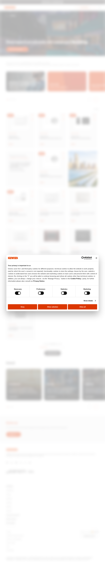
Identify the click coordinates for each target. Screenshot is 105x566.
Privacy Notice (38, 281)
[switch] (41, 293)
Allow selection (52, 307)
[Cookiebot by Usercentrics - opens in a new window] (83, 257)
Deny (22, 307)
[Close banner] (96, 258)
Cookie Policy (76, 278)
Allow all (82, 307)
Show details (88, 300)
